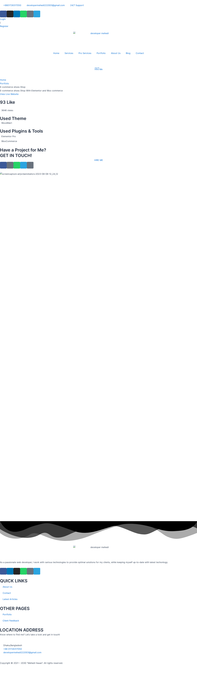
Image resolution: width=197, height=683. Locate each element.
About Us (115, 53)
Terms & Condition (26, 674)
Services (69, 53)
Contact (140, 53)
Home (56, 53)
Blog (128, 53)
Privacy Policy (7, 674)
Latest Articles (10, 599)
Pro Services (85, 53)
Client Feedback (11, 620)
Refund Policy (45, 674)
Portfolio (101, 53)
